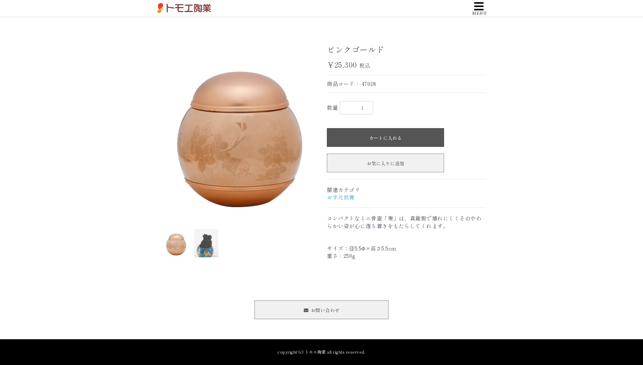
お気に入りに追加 (385, 163)
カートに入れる (385, 137)
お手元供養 (341, 197)
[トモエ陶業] (184, 7)
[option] (239, 131)
